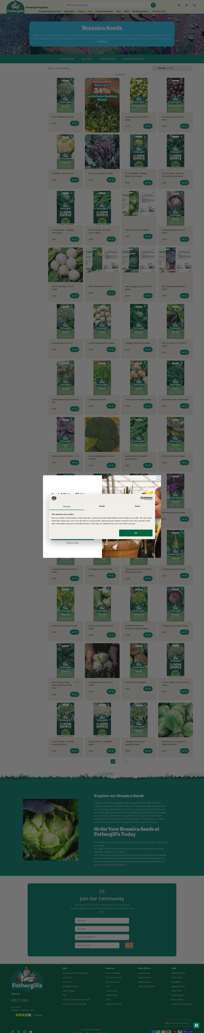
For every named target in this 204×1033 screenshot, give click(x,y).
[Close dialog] (158, 478)
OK (135, 533)
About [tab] (137, 506)
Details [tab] (102, 506)
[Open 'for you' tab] (196, 1025)
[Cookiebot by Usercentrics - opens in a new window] (142, 498)
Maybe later (72, 543)
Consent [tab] (66, 506)
